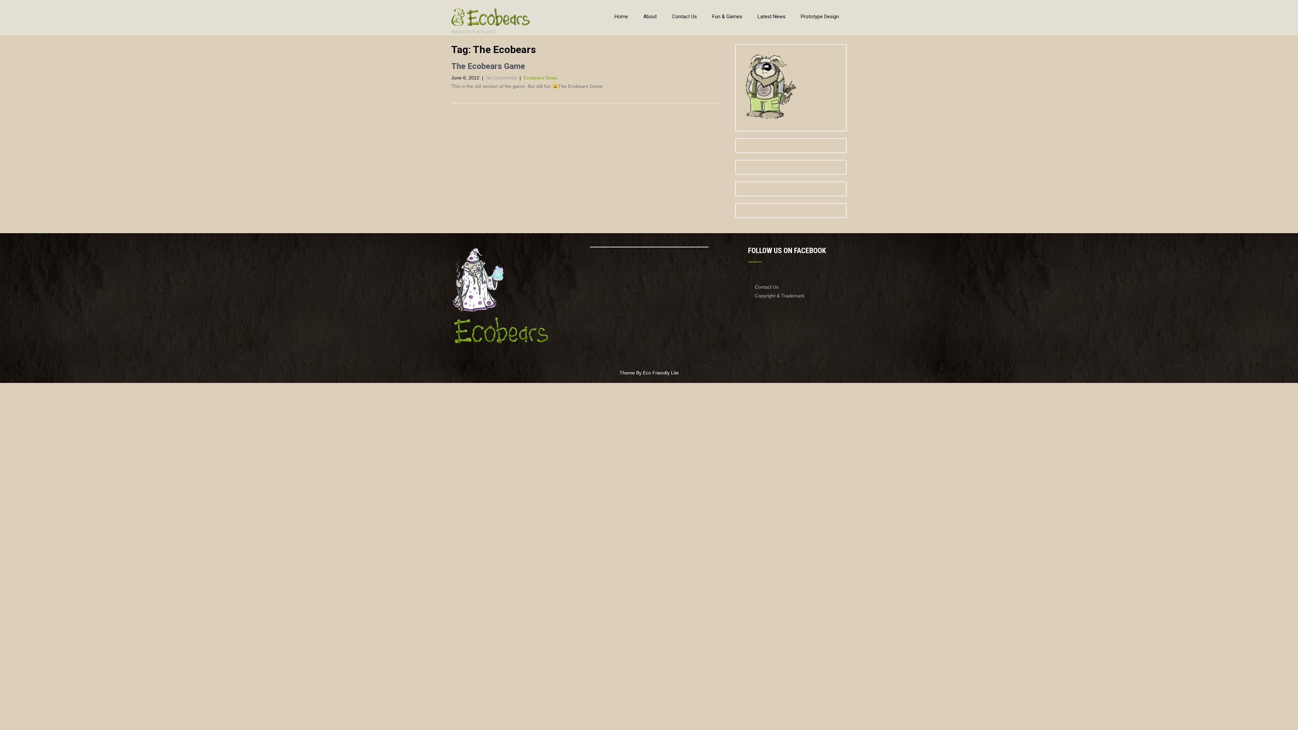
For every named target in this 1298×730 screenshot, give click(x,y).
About (650, 17)
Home (621, 17)
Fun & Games (727, 17)
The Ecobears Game (488, 66)
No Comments (501, 77)
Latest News (772, 17)
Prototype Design (820, 17)
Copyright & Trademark (779, 295)
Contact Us (684, 17)
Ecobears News (540, 77)
